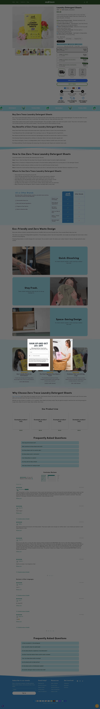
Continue (38, 365)
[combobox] (30, 355)
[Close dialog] (71, 340)
